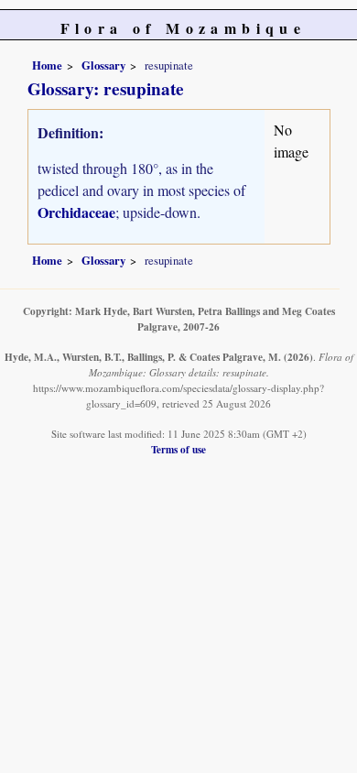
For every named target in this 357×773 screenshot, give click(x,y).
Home (47, 65)
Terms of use (178, 449)
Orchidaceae (76, 212)
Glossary (103, 65)
